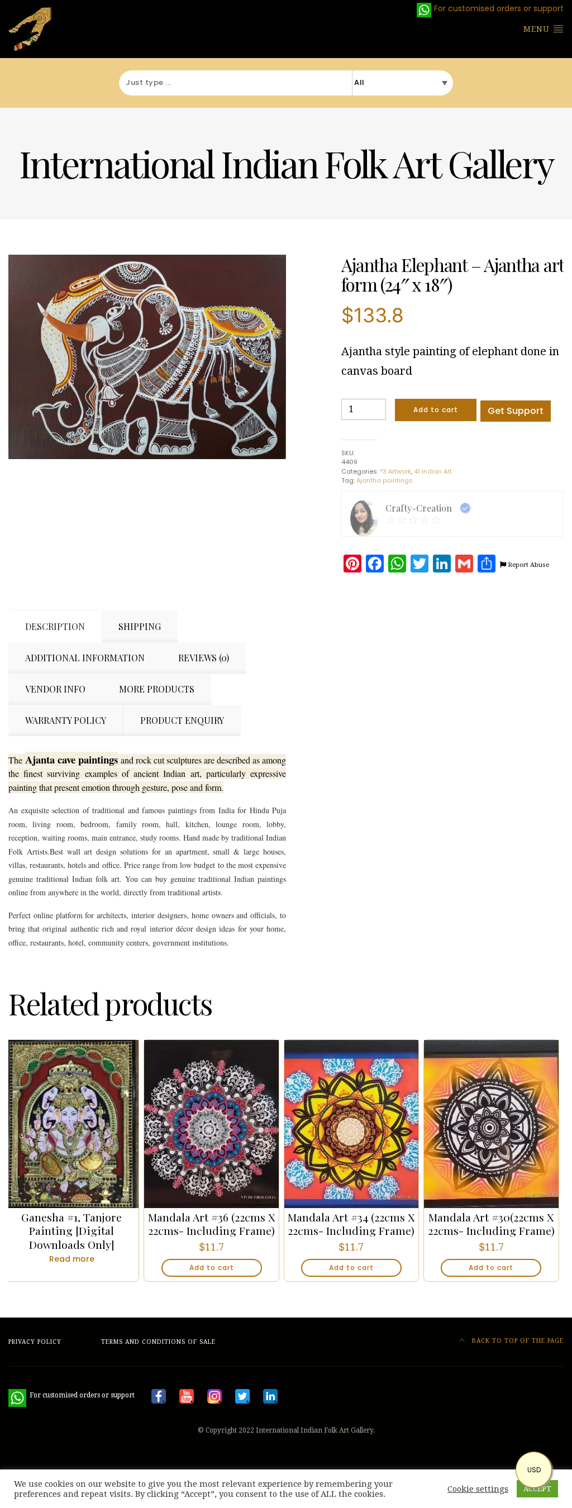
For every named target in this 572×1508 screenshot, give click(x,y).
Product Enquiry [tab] (182, 720)
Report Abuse (527, 565)
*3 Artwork (395, 471)
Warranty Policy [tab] (65, 720)
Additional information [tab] (85, 658)
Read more (71, 1258)
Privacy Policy (34, 1341)
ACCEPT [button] (537, 1489)
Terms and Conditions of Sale (158, 1341)
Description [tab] (55, 626)
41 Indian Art (433, 471)
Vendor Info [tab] (55, 689)
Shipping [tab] (139, 626)
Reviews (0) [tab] (203, 658)
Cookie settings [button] (477, 1489)
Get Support (516, 410)
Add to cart (435, 409)
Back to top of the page (517, 1340)
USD (534, 1469)
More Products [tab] (156, 689)
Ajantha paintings (384, 480)
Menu (537, 29)
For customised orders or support (71, 1395)
